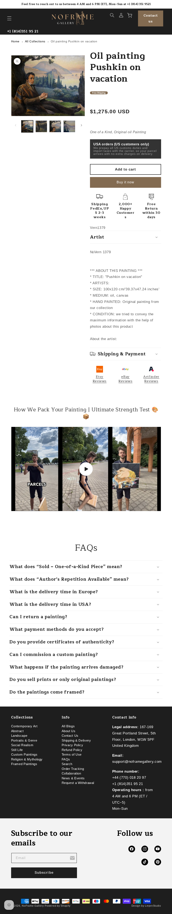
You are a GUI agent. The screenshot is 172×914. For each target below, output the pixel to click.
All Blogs (68, 727)
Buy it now (125, 182)
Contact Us (70, 735)
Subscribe (44, 873)
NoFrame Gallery (33, 906)
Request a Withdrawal (78, 783)
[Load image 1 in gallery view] (27, 126)
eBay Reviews (125, 379)
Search (67, 764)
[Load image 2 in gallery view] (41, 126)
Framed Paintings (24, 764)
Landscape (19, 735)
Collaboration (71, 773)
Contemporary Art (24, 727)
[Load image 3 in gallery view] (55, 126)
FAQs (66, 759)
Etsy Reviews (100, 379)
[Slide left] (15, 125)
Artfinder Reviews (151, 379)
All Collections (35, 41)
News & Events (73, 778)
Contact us (150, 18)
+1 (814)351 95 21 (23, 31)
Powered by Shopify (57, 906)
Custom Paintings (24, 754)
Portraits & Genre (24, 740)
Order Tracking (73, 769)
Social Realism (22, 745)
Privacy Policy (72, 745)
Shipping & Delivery (76, 740)
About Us (69, 731)
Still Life (17, 750)
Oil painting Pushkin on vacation (74, 41)
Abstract (17, 731)
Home (15, 41)
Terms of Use (72, 754)
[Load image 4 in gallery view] (69, 126)
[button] (9, 18)
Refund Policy (72, 750)
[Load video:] (86, 469)
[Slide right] (81, 125)
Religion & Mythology (27, 759)
